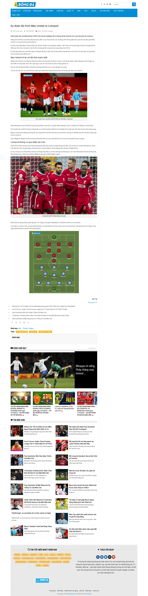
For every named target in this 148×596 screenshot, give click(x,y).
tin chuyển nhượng (44, 561)
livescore (27, 11)
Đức (85, 11)
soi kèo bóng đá (33, 561)
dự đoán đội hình (22, 332)
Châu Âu (60, 11)
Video (38, 565)
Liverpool (33, 332)
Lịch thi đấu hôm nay (28, 558)
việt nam (46, 565)
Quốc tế (70, 11)
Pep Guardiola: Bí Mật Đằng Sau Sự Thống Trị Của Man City (32, 319)
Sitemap (88, 591)
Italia (93, 11)
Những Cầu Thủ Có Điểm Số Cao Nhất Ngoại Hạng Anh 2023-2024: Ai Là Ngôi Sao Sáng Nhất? (43, 306)
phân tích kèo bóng (65, 558)
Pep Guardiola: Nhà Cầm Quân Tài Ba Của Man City (29, 312)
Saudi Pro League (21, 561)
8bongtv (17, 554)
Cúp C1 (53, 554)
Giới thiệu (60, 591)
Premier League (47, 31)
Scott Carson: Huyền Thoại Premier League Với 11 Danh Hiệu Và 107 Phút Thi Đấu (39, 309)
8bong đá (25, 554)
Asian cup (33, 554)
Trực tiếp (16, 15)
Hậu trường (118, 11)
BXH (41, 554)
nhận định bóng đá (52, 558)
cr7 (46, 554)
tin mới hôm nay (57, 561)
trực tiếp (66, 561)
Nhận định (37, 11)
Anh (79, 11)
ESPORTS (60, 554)
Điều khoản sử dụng (71, 591)
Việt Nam (49, 11)
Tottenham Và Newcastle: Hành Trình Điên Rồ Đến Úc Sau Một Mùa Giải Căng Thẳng (40, 315)
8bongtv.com (72, 594)
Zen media (88, 594)
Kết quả (68, 554)
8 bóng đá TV (92, 302)
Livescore (96, 591)
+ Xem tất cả (92, 348)
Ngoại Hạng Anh (41, 558)
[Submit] (134, 4)
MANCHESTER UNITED (45, 332)
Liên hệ (81, 591)
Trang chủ (16, 11)
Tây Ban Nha (105, 11)
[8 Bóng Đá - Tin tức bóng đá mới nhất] (25, 4)
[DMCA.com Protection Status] (42, 580)
